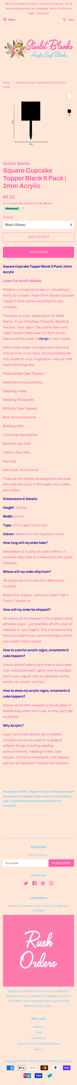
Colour (8, 217)
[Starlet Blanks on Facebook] (34, 884)
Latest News (38, 898)
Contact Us (38, 1038)
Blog (38, 1032)
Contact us (22, 601)
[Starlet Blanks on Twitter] (26, 884)
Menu (11, 19)
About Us (38, 1026)
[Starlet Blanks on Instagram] (51, 884)
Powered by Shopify (59, 1061)
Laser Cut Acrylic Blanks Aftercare (38, 1043)
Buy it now (38, 252)
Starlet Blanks (37, 1061)
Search (38, 1049)
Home (6, 82)
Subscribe (61, 863)
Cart (71, 19)
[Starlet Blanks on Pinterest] (43, 884)
